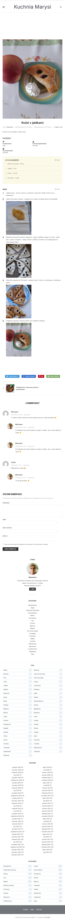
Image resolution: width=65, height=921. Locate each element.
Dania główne (32, 613)
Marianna (10, 127)
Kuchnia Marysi (32, 7)
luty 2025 (16, 790)
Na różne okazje (32, 631)
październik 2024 (16, 795)
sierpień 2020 (16, 849)
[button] (4, 7)
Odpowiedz (27, 414)
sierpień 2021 (16, 834)
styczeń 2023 (46, 811)
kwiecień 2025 (16, 788)
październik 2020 (16, 847)
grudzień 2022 (16, 813)
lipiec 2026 (46, 767)
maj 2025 (46, 785)
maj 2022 (46, 821)
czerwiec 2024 (16, 801)
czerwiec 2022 (16, 821)
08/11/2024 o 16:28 (16, 414)
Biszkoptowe (32, 605)
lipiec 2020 (45, 849)
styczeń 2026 (46, 775)
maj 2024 (46, 801)
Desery (32, 615)
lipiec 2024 (46, 798)
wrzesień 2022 (46, 816)
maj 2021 (46, 837)
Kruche (32, 623)
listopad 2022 (46, 813)
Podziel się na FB (30, 376)
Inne (60, 127)
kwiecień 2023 (16, 808)
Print (58, 160)
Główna (25, 909)
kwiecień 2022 (16, 824)
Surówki (32, 641)
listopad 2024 (46, 793)
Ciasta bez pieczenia (32, 610)
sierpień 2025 (16, 783)
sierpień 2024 (16, 798)
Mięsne (32, 628)
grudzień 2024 (16, 793)
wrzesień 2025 (46, 780)
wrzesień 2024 (46, 795)
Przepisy (39, 909)
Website (5, 536)
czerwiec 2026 (16, 770)
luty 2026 (16, 775)
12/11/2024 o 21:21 (16, 465)
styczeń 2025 (46, 790)
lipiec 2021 (46, 834)
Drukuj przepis (54, 376)
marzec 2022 (46, 824)
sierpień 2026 (16, 767)
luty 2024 (16, 806)
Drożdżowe (32, 618)
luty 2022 (16, 826)
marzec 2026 (46, 772)
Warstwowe (32, 644)
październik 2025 (16, 780)
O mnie (32, 589)
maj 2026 (46, 770)
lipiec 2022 (46, 819)
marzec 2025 (46, 788)
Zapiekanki (32, 651)
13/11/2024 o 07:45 (20, 477)
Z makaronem (32, 649)
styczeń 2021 (46, 842)
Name (4, 519)
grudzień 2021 (16, 829)
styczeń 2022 (46, 826)
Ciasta (57, 127)
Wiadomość (6, 503)
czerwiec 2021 (16, 837)
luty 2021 (16, 842)
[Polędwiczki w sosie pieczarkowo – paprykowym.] (10, 388)
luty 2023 (16, 811)
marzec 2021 (46, 839)
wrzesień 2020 (46, 847)
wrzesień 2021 (46, 831)
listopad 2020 (46, 844)
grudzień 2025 (16, 777)
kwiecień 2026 (16, 772)
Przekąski (32, 633)
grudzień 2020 (16, 844)
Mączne (32, 626)
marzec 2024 (46, 803)
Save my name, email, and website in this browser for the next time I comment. (26, 544)
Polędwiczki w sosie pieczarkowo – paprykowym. (27, 388)
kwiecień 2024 (16, 803)
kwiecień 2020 (16, 855)
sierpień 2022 (16, 819)
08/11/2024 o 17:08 (20, 427)
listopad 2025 (46, 777)
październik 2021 (16, 831)
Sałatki (32, 639)
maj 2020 (46, 852)
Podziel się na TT (13, 376)
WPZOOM (47, 917)
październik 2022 (16, 816)
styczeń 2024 (46, 806)
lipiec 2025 (46, 783)
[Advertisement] (32, 27)
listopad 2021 (46, 829)
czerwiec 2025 (16, 785)
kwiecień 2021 (16, 839)
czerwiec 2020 (16, 852)
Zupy (32, 654)
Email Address (7, 528)
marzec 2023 (46, 808)
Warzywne (32, 646)
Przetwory (32, 636)
